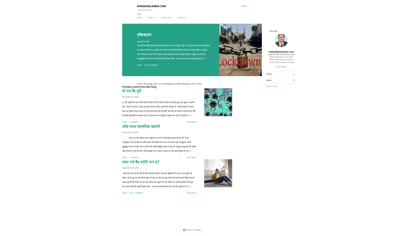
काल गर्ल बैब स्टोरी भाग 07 (141, 162)
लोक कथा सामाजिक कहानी (141, 126)
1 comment (134, 122)
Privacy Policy (166, 17)
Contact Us (182, 17)
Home (139, 17)
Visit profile (281, 67)
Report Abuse (271, 86)
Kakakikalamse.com (151, 6)
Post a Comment (151, 65)
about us (151, 17)
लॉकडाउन (144, 34)
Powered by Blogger (193, 230)
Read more (191, 122)
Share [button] (139, 65)
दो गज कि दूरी (131, 91)
